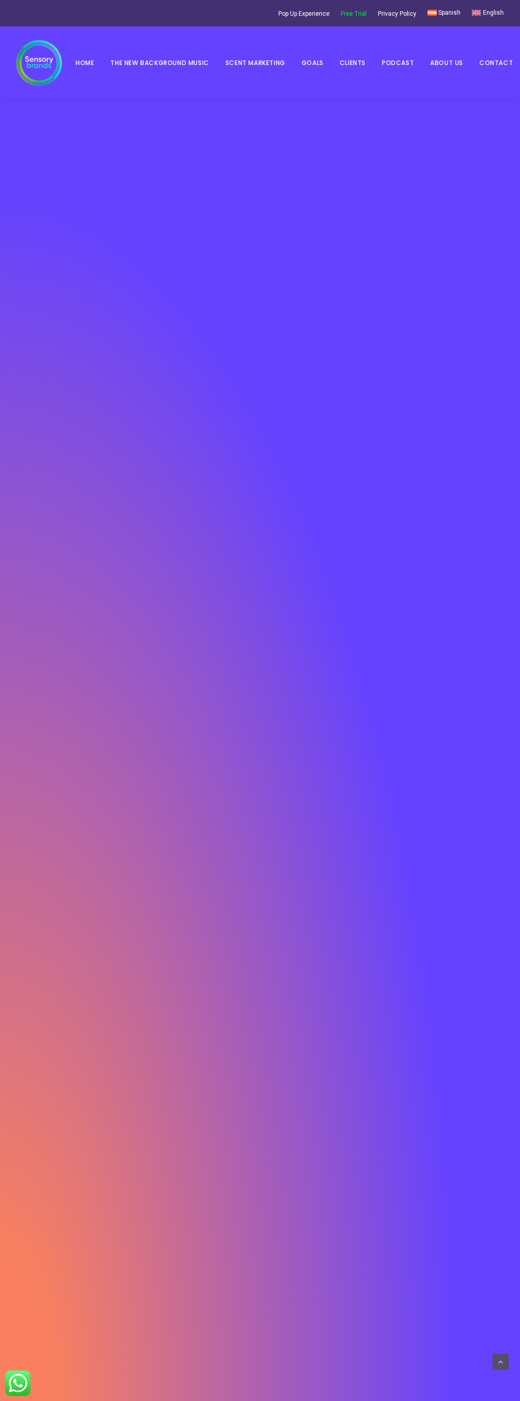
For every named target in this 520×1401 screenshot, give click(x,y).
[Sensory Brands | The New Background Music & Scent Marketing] (39, 63)
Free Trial (354, 13)
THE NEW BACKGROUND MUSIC (159, 62)
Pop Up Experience (304, 13)
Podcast (398, 62)
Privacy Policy (397, 13)
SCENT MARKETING (255, 62)
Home (85, 62)
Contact (496, 62)
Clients (353, 62)
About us (446, 62)
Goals (312, 62)
